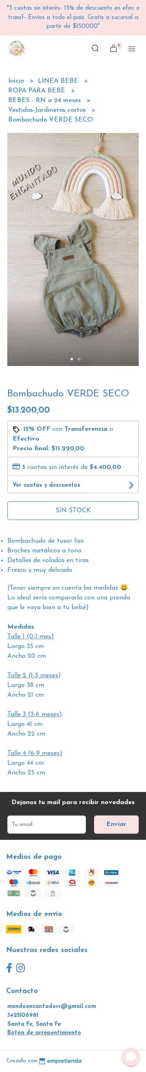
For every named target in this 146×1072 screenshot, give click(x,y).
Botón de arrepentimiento (44, 1033)
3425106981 (22, 1015)
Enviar (116, 824)
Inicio (17, 81)
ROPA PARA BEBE (37, 91)
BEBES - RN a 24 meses (45, 100)
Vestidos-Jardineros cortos (48, 110)
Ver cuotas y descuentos (46, 485)
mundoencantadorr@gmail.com (51, 1007)
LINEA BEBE (59, 81)
